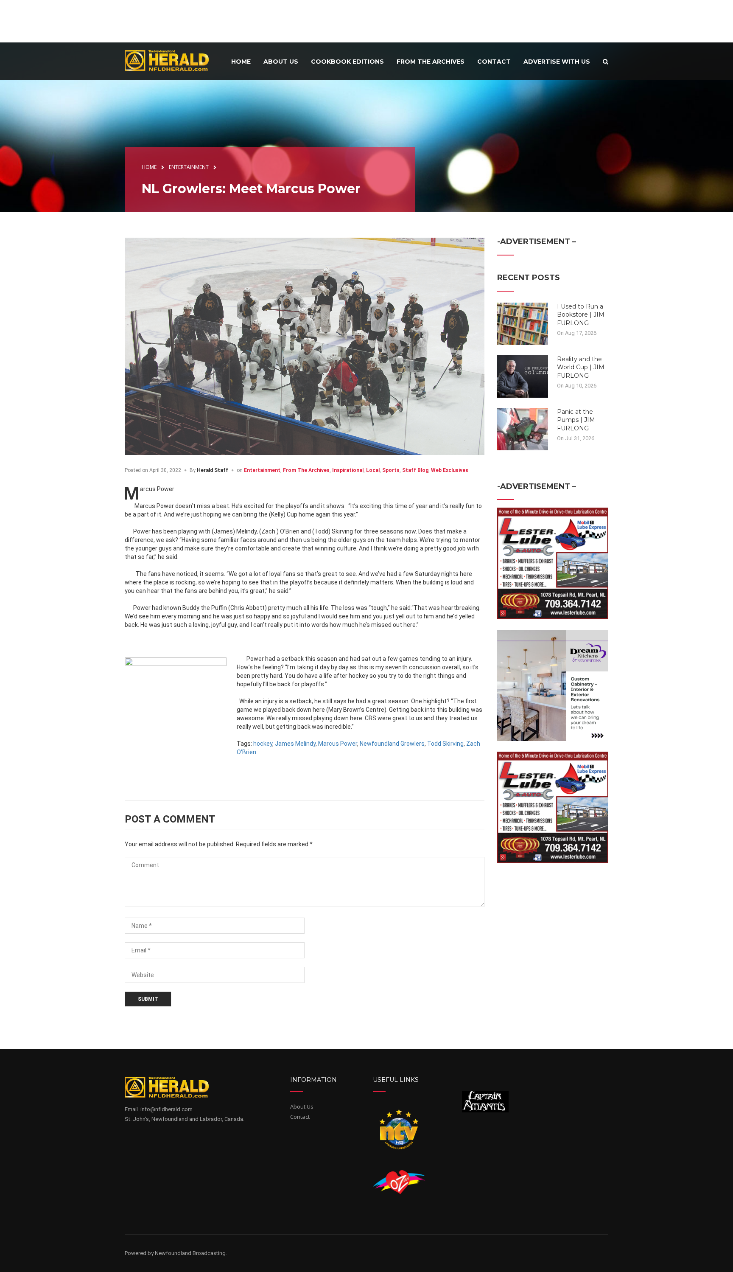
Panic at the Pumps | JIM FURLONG (576, 420)
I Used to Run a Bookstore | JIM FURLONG (580, 315)
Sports (391, 470)
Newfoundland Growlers (392, 743)
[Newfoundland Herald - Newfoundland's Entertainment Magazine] (171, 60)
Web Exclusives (449, 470)
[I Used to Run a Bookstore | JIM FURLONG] (522, 323)
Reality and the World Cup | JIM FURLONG (580, 367)
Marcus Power (337, 743)
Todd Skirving (445, 743)
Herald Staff (212, 470)
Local (373, 470)
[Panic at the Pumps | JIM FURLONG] (522, 428)
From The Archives (306, 470)
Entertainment (262, 470)
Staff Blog (415, 470)
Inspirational (348, 470)
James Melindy (295, 743)
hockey (262, 743)
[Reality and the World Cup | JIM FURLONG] (522, 375)
